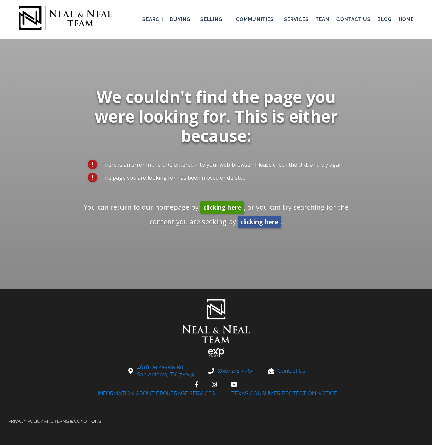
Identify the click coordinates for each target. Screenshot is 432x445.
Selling (211, 19)
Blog (384, 19)
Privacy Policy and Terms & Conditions (54, 421)
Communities (255, 19)
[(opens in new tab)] (196, 384)
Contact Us (353, 19)
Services (296, 19)
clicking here (222, 207)
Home (406, 19)
